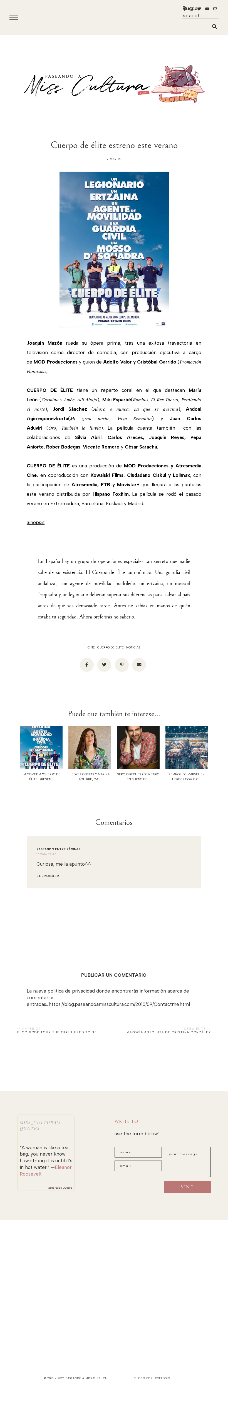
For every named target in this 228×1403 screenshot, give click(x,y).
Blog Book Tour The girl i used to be (57, 1032)
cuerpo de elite (110, 647)
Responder (47, 876)
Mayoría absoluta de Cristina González (169, 1032)
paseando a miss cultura (86, 1378)
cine (91, 647)
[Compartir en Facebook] (87, 665)
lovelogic (161, 1378)
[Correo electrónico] (139, 665)
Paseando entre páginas (58, 849)
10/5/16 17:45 (46, 854)
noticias (133, 647)
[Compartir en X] (104, 665)
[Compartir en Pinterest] (122, 665)
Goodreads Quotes (60, 1187)
